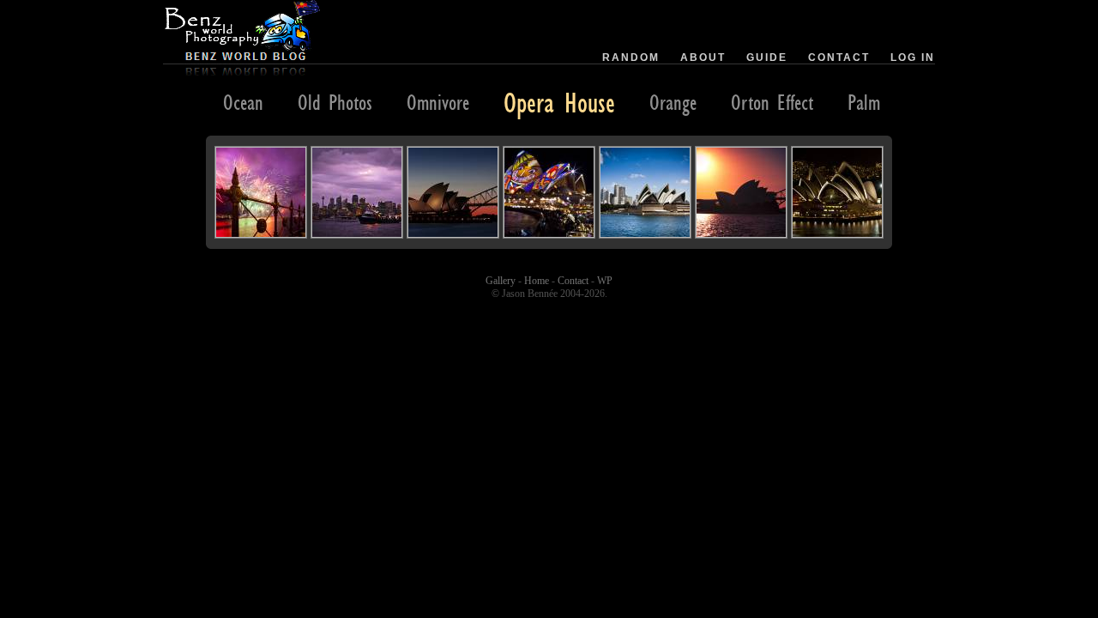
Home (536, 281)
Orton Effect (772, 102)
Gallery (501, 281)
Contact (839, 58)
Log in (912, 58)
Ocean (243, 102)
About (703, 58)
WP (604, 281)
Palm (864, 102)
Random (631, 58)
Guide (766, 58)
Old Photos (335, 102)
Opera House (559, 102)
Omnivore (438, 102)
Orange (673, 102)
